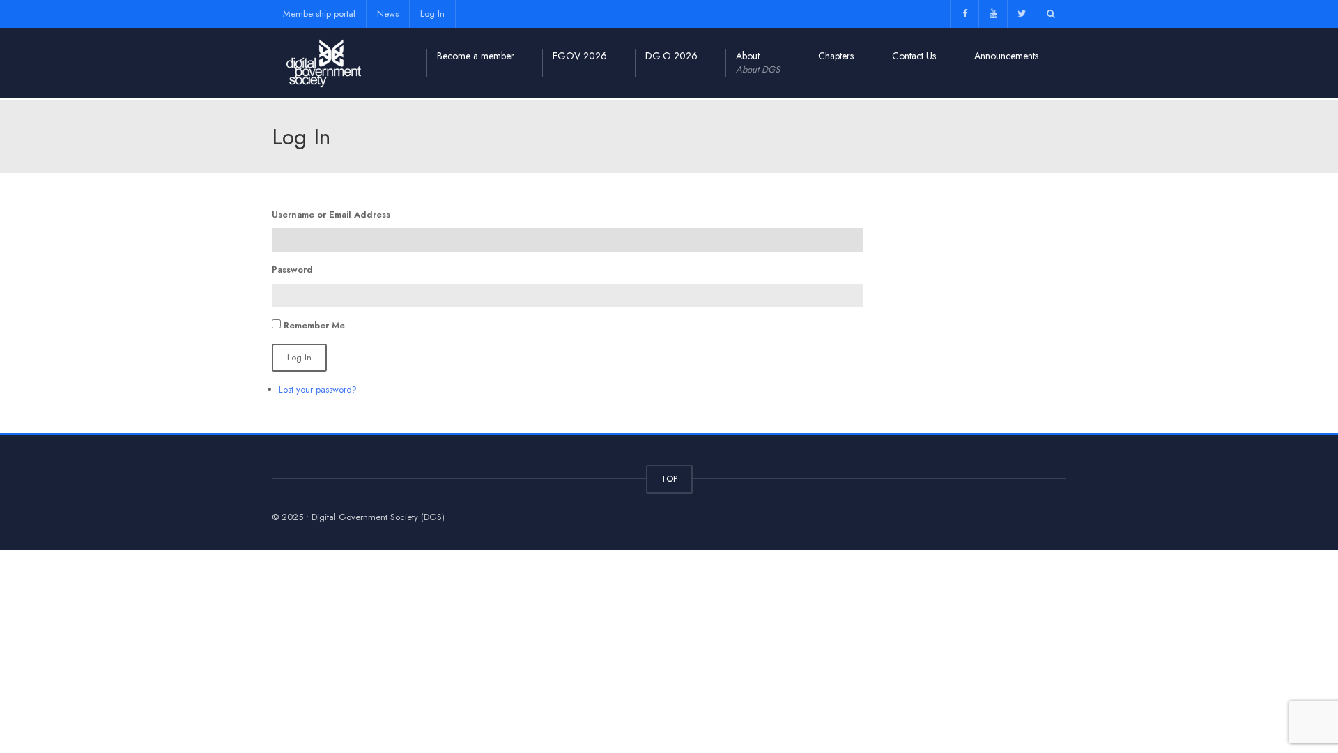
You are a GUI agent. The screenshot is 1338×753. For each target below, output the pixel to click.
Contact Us (914, 56)
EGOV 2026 (580, 56)
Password (292, 269)
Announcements (1006, 56)
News (388, 13)
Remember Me (314, 325)
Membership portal (319, 13)
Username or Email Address (331, 214)
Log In (432, 13)
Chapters (836, 56)
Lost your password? (318, 389)
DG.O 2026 (671, 56)
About (758, 62)
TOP (669, 478)
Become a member (475, 56)
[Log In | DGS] (324, 62)
